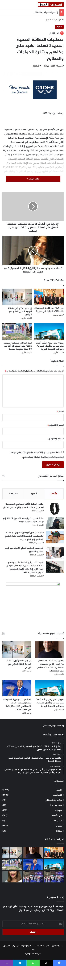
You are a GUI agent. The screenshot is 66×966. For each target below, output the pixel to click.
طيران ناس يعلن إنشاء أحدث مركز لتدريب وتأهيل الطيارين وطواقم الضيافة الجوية (50, 346)
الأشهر (54, 494)
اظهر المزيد (34, 179)
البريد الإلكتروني (55, 425)
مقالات (59, 831)
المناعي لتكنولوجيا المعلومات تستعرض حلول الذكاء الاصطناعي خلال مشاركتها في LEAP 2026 (17, 704)
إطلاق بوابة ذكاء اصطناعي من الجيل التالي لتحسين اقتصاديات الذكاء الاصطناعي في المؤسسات (50, 666)
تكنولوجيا (57, 795)
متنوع (59, 826)
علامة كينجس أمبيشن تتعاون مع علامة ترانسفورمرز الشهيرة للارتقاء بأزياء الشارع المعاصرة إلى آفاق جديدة (24, 536)
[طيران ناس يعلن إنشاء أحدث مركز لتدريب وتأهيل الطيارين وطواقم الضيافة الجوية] (49, 331)
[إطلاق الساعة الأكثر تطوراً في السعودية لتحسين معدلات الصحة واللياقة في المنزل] (55, 509)
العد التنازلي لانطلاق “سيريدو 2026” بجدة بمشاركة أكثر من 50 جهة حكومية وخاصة (18, 346)
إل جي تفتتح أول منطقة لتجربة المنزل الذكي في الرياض (33, 12)
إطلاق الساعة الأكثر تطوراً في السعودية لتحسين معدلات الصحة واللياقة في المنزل (23, 505)
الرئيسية (57, 20)
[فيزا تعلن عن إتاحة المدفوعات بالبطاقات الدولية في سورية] (49, 297)
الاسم (60, 411)
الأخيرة (34, 494)
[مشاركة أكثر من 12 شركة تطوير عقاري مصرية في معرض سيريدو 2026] (33, 876)
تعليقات (13, 494)
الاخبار (48, 20)
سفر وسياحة (56, 805)
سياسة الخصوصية (33, 954)
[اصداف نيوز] (51, 4)
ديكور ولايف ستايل (53, 800)
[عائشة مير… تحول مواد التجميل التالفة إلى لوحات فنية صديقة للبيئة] (55, 523)
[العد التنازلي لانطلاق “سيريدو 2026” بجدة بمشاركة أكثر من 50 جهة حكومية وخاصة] (17, 331)
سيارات (58, 810)
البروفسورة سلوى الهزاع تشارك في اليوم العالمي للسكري (24, 549)
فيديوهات (57, 821)
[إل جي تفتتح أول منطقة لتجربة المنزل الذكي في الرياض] (17, 297)
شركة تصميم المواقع (17, 946)
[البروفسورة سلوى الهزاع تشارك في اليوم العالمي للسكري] (55, 553)
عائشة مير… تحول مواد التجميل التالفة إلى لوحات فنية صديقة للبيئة (23, 520)
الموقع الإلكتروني (56, 439)
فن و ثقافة (57, 816)
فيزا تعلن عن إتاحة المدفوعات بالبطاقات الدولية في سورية (49, 309)
